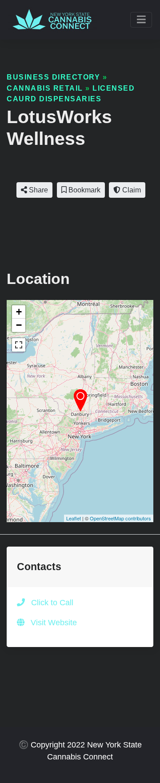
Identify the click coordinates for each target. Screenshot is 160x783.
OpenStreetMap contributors (120, 518)
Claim (130, 190)
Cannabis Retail (45, 88)
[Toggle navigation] (141, 20)
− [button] (19, 325)
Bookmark (83, 190)
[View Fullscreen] (18, 345)
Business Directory (53, 77)
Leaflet (73, 518)
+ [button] (19, 311)
